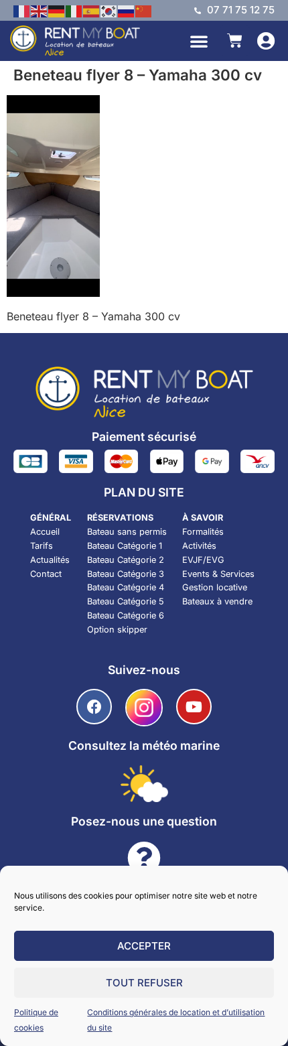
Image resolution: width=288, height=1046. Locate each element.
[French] (22, 10)
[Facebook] (94, 706)
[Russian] (126, 10)
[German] (57, 10)
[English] (39, 10)
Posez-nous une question (144, 821)
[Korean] (109, 10)
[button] (199, 41)
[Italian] (74, 10)
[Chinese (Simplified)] (144, 10)
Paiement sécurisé (144, 437)
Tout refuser (144, 982)
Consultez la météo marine (144, 745)
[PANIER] (235, 40)
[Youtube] (194, 706)
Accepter (144, 945)
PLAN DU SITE (144, 492)
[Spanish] (91, 10)
